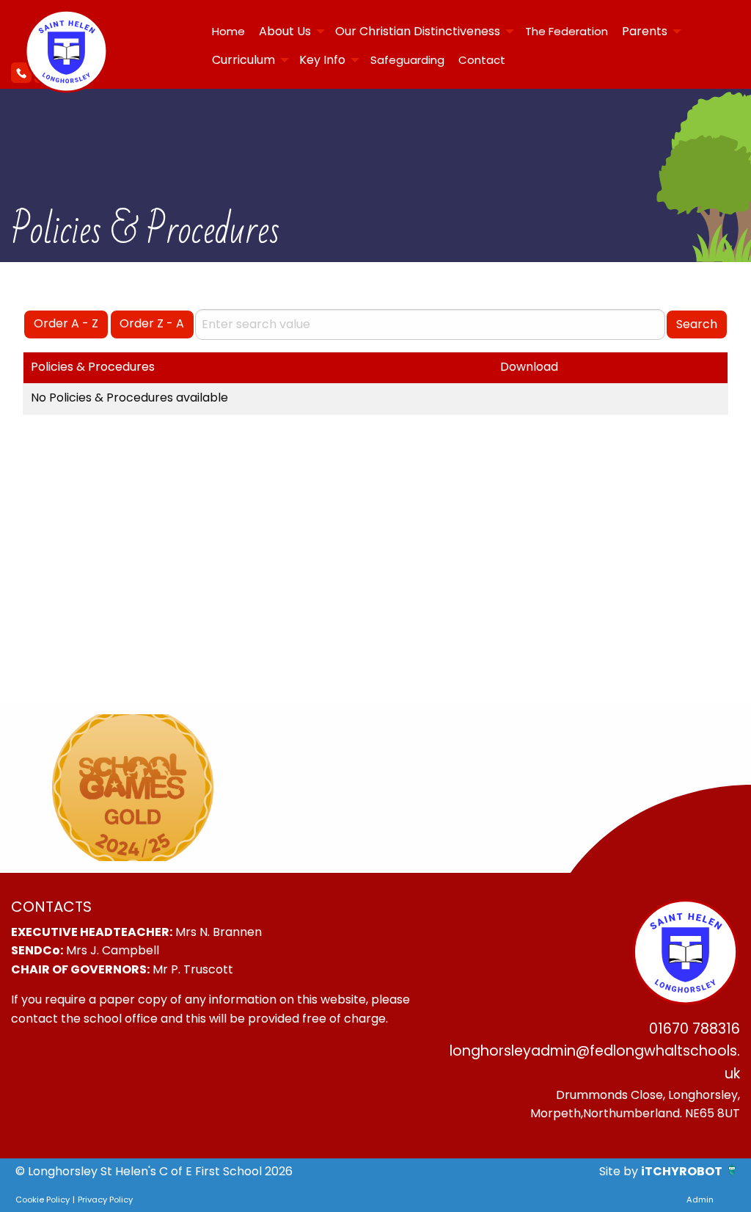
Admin (700, 1199)
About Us (285, 31)
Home (228, 31)
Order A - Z (66, 323)
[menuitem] (228, 32)
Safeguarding (407, 60)
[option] (132, 787)
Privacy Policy (105, 1199)
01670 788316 (694, 1029)
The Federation (566, 31)
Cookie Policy (42, 1199)
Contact (481, 60)
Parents (644, 31)
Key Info (322, 59)
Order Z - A (152, 323)
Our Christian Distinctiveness (417, 31)
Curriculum (243, 59)
